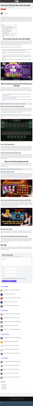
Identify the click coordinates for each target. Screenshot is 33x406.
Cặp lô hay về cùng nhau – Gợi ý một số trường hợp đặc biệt (12, 337)
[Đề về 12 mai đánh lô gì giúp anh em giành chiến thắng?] (2, 354)
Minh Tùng (5, 13)
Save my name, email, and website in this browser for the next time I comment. (14, 278)
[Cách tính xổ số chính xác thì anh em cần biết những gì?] (2, 350)
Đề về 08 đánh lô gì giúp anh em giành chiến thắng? (10, 341)
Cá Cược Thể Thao (4, 384)
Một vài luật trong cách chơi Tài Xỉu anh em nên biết (9, 27)
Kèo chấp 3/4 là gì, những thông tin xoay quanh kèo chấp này (12, 321)
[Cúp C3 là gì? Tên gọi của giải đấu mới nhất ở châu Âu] (2, 306)
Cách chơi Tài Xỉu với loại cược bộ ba (7, 30)
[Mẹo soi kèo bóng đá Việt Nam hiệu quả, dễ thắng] (2, 326)
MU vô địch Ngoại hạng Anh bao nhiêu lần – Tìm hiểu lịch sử (12, 297)
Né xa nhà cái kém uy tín (6, 32)
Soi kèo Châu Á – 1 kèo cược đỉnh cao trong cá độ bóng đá (12, 329)
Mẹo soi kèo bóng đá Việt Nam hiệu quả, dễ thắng (10, 325)
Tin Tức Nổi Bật (5, 286)
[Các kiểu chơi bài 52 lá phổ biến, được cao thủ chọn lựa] (2, 370)
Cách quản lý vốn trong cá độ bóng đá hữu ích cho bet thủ (11, 313)
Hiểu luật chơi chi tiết (5, 34)
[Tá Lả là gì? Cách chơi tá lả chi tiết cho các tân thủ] (2, 373)
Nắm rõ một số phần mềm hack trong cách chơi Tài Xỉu (9, 33)
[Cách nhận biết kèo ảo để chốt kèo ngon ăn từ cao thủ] (2, 318)
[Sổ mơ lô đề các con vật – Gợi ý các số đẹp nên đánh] (2, 346)
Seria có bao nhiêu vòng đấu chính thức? (9, 293)
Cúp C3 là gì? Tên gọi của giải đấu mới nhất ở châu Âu (11, 305)
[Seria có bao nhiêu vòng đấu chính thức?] (2, 294)
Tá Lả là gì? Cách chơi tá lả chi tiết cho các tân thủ (10, 373)
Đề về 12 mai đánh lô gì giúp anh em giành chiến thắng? (11, 353)
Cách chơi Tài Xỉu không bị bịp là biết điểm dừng (9, 35)
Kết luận (3, 36)
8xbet (23, 398)
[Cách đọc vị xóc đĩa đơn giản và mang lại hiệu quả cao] (2, 366)
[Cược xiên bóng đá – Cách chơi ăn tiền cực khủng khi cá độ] (2, 290)
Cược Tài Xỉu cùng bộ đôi (6, 29)
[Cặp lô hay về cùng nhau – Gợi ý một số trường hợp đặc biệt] (2, 338)
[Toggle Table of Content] (15, 25)
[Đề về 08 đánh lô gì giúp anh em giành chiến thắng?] (2, 342)
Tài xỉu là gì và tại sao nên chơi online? (7, 26)
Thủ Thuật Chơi (3, 9)
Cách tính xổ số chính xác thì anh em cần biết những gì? (11, 349)
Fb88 (15, 398)
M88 (13, 398)
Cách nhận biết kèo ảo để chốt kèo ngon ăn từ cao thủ (11, 317)
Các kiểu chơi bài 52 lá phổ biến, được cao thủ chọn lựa (11, 369)
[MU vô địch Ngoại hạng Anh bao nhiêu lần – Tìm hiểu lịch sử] (2, 298)
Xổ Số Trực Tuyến (5, 334)
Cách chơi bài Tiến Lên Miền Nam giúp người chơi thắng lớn (12, 361)
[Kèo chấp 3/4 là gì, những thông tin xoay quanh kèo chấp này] (2, 322)
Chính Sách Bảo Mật (13, 399)
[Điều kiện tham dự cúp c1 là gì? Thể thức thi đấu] (2, 302)
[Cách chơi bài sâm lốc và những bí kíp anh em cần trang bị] (2, 377)
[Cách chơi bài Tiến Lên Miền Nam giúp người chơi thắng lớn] (2, 362)
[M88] (16, 1)
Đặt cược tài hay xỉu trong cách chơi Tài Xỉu (8, 28)
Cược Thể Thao (5, 310)
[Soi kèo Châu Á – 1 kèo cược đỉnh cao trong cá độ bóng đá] (2, 330)
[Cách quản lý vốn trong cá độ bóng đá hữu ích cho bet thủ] (2, 314)
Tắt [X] (1, 401)
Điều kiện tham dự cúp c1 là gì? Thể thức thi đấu (10, 301)
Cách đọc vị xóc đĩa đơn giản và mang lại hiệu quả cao (11, 365)
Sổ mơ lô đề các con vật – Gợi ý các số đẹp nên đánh (11, 345)
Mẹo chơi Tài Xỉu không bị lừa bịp (6, 31)
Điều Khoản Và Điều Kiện (19, 399)
